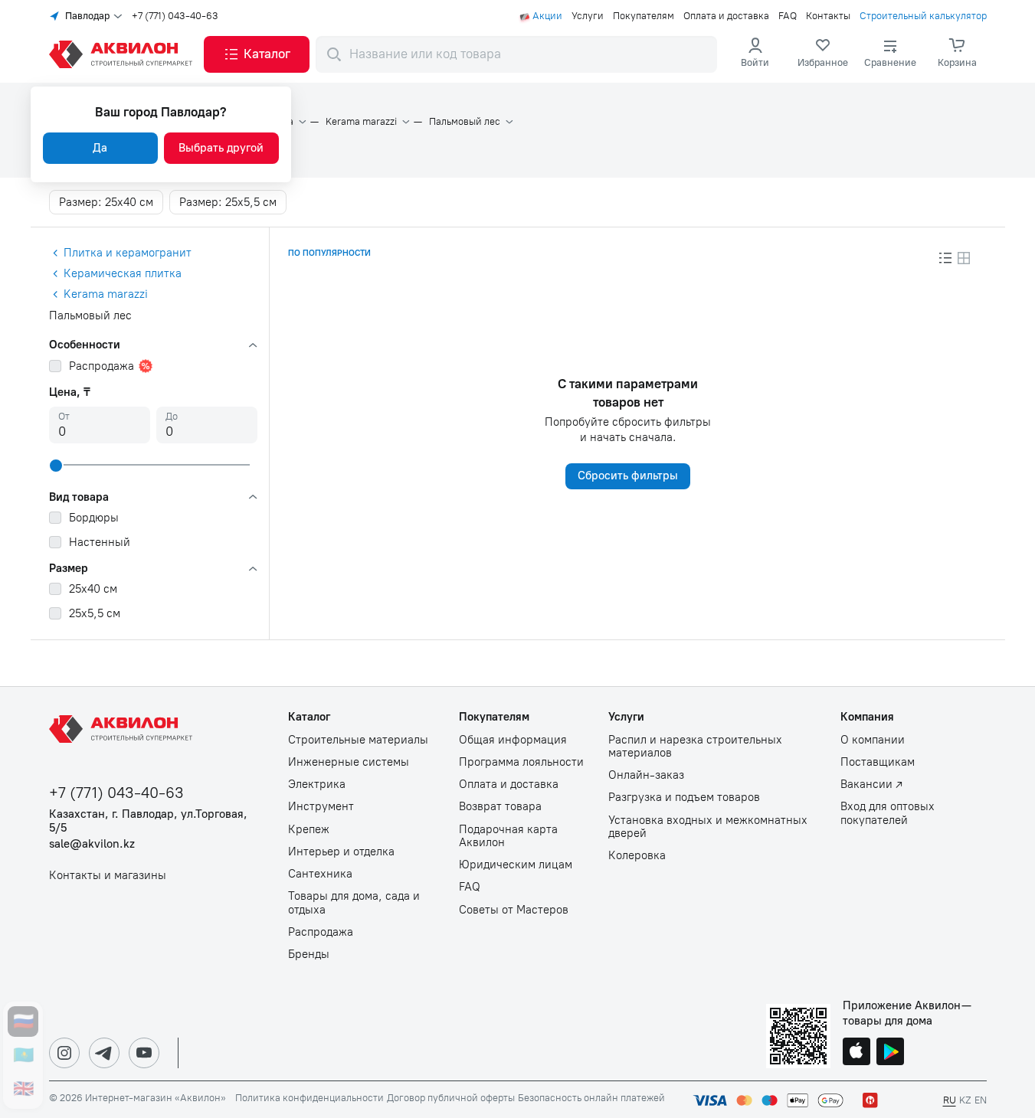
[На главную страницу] (123, 729)
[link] (823, 54)
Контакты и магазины (107, 875)
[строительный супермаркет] (123, 54)
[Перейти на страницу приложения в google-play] (890, 1053)
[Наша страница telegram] (104, 1053)
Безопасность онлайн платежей (591, 1098)
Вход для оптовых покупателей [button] (887, 813)
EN (980, 1100)
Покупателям (643, 16)
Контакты (828, 16)
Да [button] (100, 148)
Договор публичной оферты (451, 1098)
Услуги (588, 16)
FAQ (787, 16)
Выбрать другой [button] (221, 148)
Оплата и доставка (726, 16)
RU (949, 1100)
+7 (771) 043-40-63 (175, 16)
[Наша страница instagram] (64, 1053)
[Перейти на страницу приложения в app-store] (856, 1053)
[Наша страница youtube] (144, 1053)
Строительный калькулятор (923, 16)
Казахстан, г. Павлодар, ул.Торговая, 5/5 (148, 821)
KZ (965, 1100)
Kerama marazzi (361, 121)
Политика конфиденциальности (309, 1098)
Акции (547, 16)
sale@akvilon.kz (92, 844)
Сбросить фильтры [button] (628, 475)
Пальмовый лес (464, 121)
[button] (257, 54)
